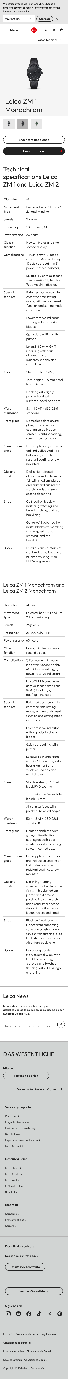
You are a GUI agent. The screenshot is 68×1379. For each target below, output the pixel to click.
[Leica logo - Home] (34, 30)
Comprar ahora (34, 151)
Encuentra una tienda (34, 140)
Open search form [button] (46, 30)
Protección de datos (27, 1334)
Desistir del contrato (25, 1267)
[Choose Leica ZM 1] (9, 124)
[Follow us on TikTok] (39, 1314)
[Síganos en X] (49, 1314)
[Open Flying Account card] (54, 30)
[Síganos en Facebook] (29, 1314)
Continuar (44, 18)
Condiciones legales (35, 1359)
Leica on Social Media (34, 1291)
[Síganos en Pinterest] (60, 1314)
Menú (14, 30)
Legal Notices (48, 1334)
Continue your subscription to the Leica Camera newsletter (61, 1024)
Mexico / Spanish (26, 1076)
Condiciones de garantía (17, 1342)
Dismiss (57, 19)
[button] (61, 1089)
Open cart (62, 30)
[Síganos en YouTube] (18, 1314)
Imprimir (8, 1334)
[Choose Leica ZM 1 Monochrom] (22, 124)
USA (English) (12, 18)
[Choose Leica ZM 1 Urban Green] (36, 124)
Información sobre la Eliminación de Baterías (28, 1351)
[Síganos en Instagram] (8, 1314)
